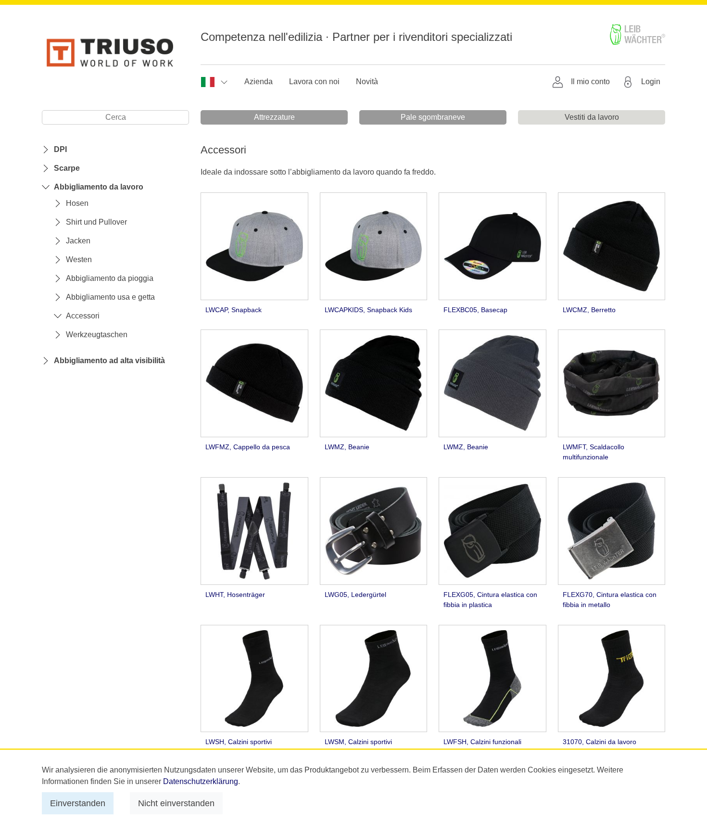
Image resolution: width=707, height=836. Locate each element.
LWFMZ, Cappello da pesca (247, 447)
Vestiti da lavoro (592, 117)
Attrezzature (274, 117)
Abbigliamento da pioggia (109, 278)
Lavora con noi (314, 81)
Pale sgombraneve (433, 117)
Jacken (78, 241)
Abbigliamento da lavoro (98, 187)
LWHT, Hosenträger (235, 594)
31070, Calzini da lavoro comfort (599, 747)
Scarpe (67, 168)
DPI (60, 149)
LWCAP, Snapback (233, 310)
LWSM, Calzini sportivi (358, 742)
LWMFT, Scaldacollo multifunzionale (593, 452)
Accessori (83, 316)
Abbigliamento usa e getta (110, 297)
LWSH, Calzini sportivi (238, 742)
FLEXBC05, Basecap (475, 310)
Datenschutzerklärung (200, 781)
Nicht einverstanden (176, 803)
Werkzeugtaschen (96, 334)
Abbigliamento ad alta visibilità (109, 360)
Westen (79, 259)
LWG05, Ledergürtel (355, 594)
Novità (367, 81)
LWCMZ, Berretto (589, 310)
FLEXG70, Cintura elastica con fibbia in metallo (609, 600)
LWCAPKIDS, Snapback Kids (368, 310)
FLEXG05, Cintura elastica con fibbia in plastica (490, 600)
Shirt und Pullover (96, 222)
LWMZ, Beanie (347, 447)
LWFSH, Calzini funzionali (482, 742)
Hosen (77, 203)
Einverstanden (77, 803)
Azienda (258, 81)
